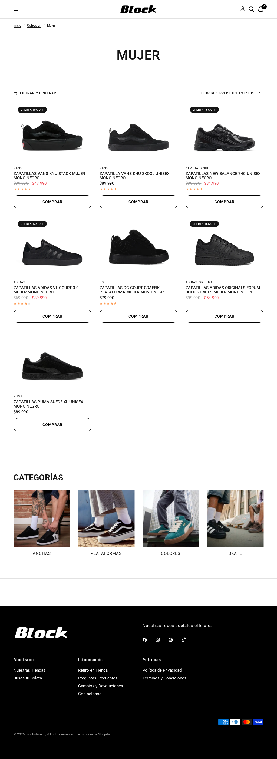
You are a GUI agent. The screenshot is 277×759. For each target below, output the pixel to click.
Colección (34, 25)
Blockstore (25, 660)
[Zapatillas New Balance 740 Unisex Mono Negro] (224, 131)
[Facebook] (148, 640)
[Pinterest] (174, 640)
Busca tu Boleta (28, 678)
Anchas (42, 553)
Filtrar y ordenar (38, 93)
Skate (235, 553)
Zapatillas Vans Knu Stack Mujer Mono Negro (49, 176)
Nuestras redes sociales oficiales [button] (178, 625)
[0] (259, 9)
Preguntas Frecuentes (97, 678)
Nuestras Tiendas (29, 670)
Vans (18, 168)
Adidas (20, 282)
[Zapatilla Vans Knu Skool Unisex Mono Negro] (138, 131)
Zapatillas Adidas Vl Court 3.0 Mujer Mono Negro (46, 290)
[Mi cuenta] (243, 9)
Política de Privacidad (162, 670)
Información (90, 660)
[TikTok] (187, 639)
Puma (18, 396)
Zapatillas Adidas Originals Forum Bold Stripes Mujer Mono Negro (223, 290)
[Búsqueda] (251, 9)
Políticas (152, 660)
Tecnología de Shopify (93, 734)
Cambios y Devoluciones (100, 686)
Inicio (17, 25)
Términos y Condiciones (164, 678)
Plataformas (106, 553)
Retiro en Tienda (93, 670)
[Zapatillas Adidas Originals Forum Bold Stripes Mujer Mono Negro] (224, 245)
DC (102, 282)
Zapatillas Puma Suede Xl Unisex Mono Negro (48, 404)
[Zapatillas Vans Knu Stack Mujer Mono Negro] (52, 131)
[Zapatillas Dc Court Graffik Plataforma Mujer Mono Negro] (138, 245)
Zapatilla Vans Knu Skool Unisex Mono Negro (134, 176)
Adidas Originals (201, 282)
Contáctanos (89, 693)
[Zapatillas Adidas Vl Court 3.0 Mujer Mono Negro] (52, 245)
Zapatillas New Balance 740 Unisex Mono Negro (223, 176)
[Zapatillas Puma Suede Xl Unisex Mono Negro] (52, 360)
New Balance (197, 168)
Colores (170, 553)
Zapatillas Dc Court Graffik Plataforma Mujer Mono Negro (133, 290)
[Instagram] (161, 640)
